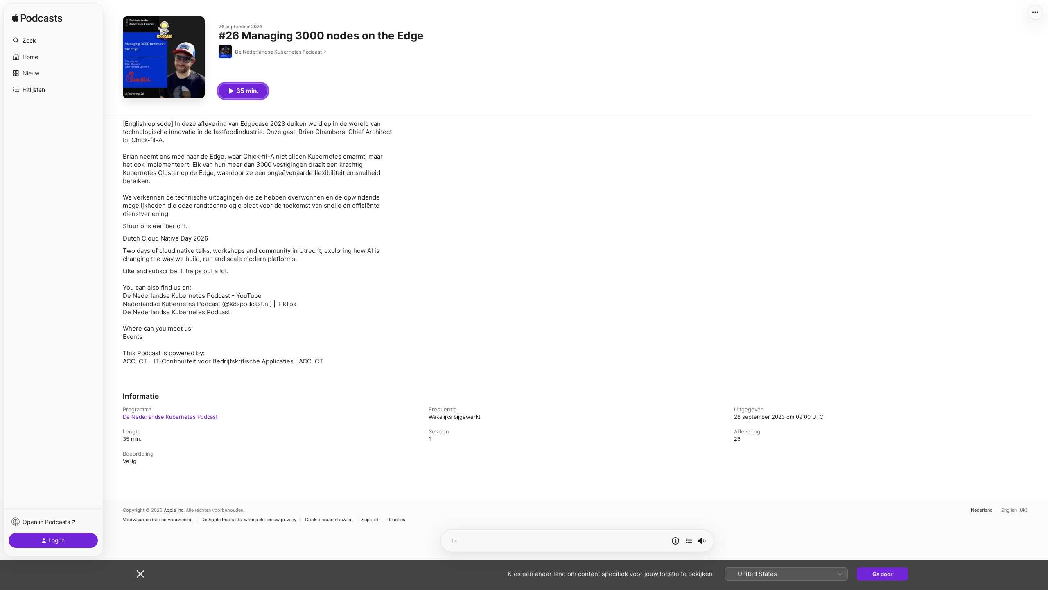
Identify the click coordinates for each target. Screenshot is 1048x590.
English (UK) (1014, 510)
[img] (37, 18)
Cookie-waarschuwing (329, 519)
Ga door (882, 574)
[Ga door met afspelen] (689, 541)
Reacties (396, 519)
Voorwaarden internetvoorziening (158, 519)
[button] (53, 41)
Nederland (982, 510)
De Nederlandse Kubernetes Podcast (170, 416)
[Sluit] (140, 574)
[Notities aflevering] (675, 541)
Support (370, 519)
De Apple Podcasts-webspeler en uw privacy (248, 519)
